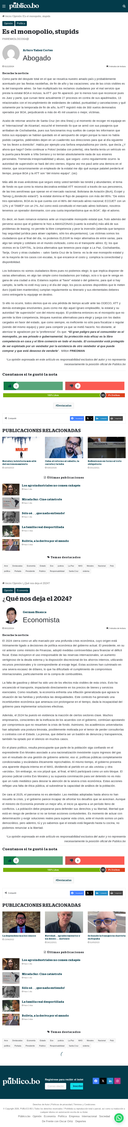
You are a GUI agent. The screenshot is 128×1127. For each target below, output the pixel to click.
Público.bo (24, 1116)
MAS (80, 566)
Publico (42, 571)
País (112, 566)
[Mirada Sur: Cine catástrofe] (11, 503)
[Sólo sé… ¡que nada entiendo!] (11, 517)
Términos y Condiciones (84, 1104)
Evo (51, 566)
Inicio (8, 16)
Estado (43, 566)
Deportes (80, 1121)
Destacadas (64, 405)
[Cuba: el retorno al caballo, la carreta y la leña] (64, 447)
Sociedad (104, 1116)
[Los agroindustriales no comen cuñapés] (11, 489)
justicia (61, 566)
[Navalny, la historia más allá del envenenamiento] (21, 447)
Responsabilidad (57, 571)
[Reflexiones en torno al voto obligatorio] (107, 447)
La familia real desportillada (43, 527)
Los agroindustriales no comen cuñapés (51, 485)
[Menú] (3, 7)
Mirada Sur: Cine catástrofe (42, 499)
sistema (86, 571)
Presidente (30, 571)
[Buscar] (124, 7)
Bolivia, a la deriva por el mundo (45, 541)
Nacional (102, 566)
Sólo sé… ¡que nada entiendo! (43, 513)
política (7, 571)
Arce (6, 566)
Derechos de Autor (41, 1104)
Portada (18, 571)
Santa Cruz (73, 571)
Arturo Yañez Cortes (38, 50)
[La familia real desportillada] (11, 531)
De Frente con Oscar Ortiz (57, 1121)
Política (21, 23)
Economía (31, 566)
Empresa (74, 1116)
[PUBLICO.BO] (24, 6)
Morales (90, 566)
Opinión (17, 16)
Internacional (89, 1116)
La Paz (71, 566)
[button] (119, 1118)
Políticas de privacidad (61, 1104)
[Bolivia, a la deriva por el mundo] (11, 545)
